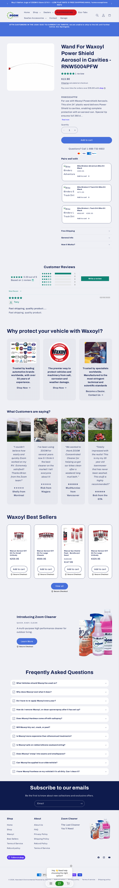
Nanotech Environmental (25, 880)
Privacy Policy (41, 834)
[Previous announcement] (7, 3)
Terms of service (88, 879)
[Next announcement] (111, 3)
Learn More (27, 641)
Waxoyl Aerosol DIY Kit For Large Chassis (45, 553)
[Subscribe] (81, 803)
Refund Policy (40, 843)
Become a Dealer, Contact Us (95, 393)
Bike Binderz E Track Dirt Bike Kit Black (91, 188)
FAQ (36, 829)
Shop (9, 829)
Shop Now (22, 388)
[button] (36, 12)
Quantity (65, 125)
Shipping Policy (41, 839)
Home (10, 825)
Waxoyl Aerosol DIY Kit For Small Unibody (18, 553)
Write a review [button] (95, 279)
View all (59, 586)
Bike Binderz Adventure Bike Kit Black (90, 167)
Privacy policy (73, 879)
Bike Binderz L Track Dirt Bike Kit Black (91, 209)
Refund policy (13, 848)
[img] (15, 298)
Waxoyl (10, 834)
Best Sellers (12, 839)
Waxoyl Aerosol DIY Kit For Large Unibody (99, 553)
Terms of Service (15, 843)
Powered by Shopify (43, 880)
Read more (65, 120)
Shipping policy (104, 879)
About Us (38, 825)
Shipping (65, 83)
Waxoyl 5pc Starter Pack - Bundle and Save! (72, 553)
